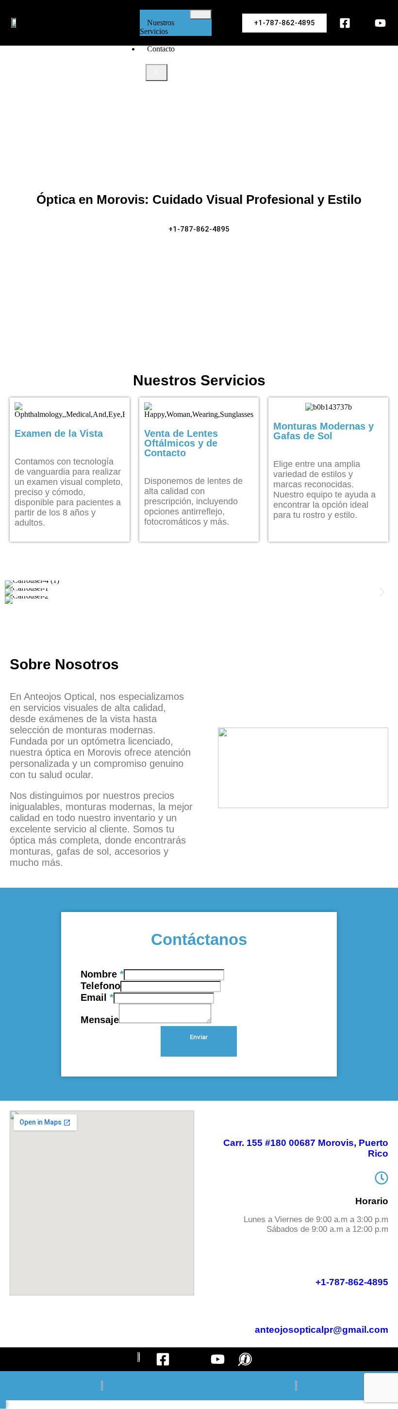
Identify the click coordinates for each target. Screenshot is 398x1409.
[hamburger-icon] (201, 14)
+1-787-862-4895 (351, 1282)
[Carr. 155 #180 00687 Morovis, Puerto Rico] (380, 1119)
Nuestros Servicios (157, 26)
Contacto (161, 49)
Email (97, 997)
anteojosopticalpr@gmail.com (321, 1330)
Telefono (100, 985)
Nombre (102, 974)
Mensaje (100, 1019)
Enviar (199, 1037)
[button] (16, 592)
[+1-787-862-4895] (381, 1259)
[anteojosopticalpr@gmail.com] (381, 1306)
